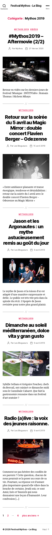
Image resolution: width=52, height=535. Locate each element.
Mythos (19, 48)
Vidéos (34, 29)
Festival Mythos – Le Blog (23, 529)
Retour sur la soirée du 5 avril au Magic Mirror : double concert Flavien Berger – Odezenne (26, 128)
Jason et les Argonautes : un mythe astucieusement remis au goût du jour (26, 232)
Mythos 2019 (21, 29)
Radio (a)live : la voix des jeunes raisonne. (26, 421)
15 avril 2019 (39, 146)
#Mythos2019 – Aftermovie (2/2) (25, 39)
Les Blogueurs (20, 146)
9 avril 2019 (39, 250)
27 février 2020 (36, 48)
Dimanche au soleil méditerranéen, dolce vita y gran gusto (26, 330)
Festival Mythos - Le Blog (26, 5)
